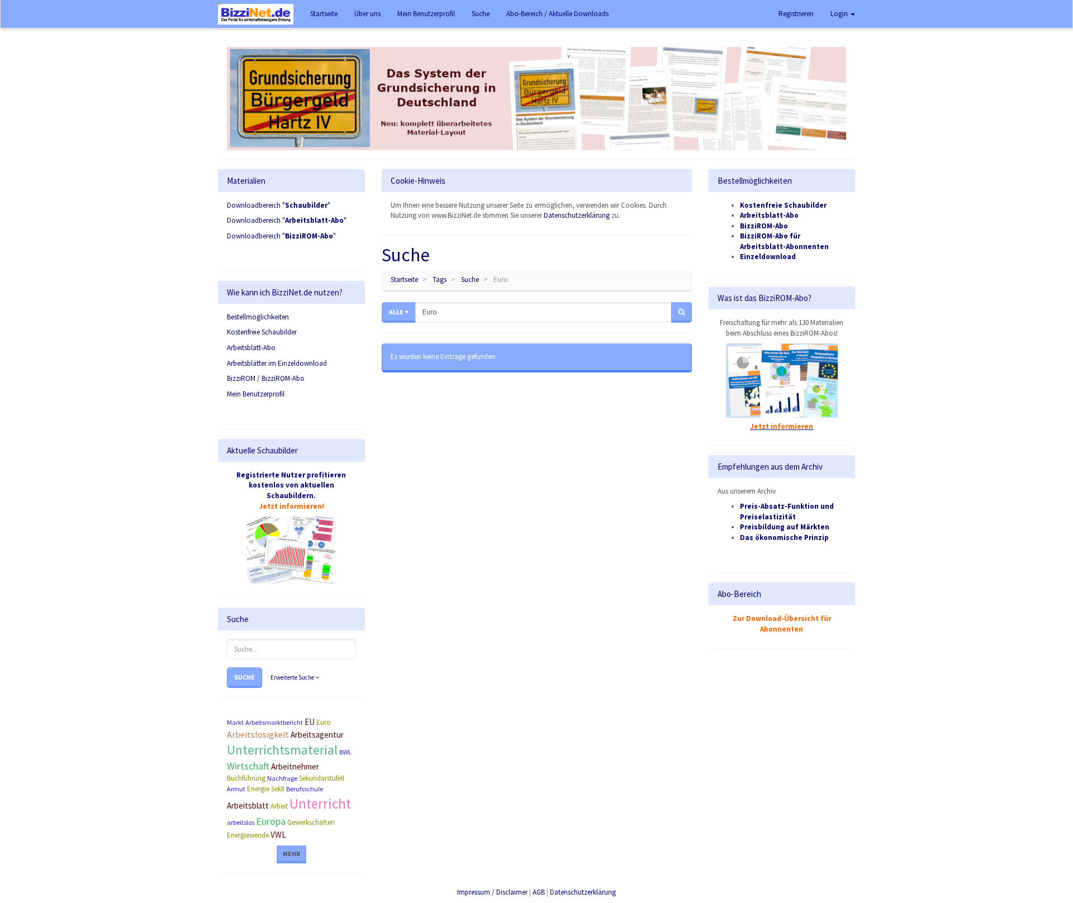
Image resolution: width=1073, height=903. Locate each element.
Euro (323, 722)
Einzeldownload (768, 256)
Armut (236, 789)
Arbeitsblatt (248, 805)
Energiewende (248, 835)
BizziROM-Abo (764, 226)
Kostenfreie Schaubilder (262, 332)
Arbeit (279, 806)
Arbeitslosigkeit (258, 734)
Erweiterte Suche (292, 677)
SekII (277, 789)
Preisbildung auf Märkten (784, 527)
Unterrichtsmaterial (282, 750)
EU (310, 721)
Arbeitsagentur (317, 734)
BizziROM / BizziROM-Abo (266, 378)
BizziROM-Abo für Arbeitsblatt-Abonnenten (784, 241)
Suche (244, 677)
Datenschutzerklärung (577, 215)
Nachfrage (282, 778)
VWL (278, 834)
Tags (440, 279)
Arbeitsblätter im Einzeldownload (277, 363)
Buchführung (246, 778)
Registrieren (796, 13)
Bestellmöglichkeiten (258, 317)
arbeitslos (240, 822)
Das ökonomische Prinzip (784, 537)
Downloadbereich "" (278, 205)
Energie (258, 789)
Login (839, 13)
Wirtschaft (248, 765)
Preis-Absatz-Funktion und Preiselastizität (787, 511)
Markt (235, 722)
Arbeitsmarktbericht (274, 722)
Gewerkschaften (311, 822)
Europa (271, 821)
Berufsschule (304, 789)
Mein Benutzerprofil (255, 394)
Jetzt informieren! (291, 506)
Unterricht (320, 804)
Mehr (291, 853)
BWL (345, 752)
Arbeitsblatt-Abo (251, 347)
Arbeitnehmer (295, 766)
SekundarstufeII (321, 778)
